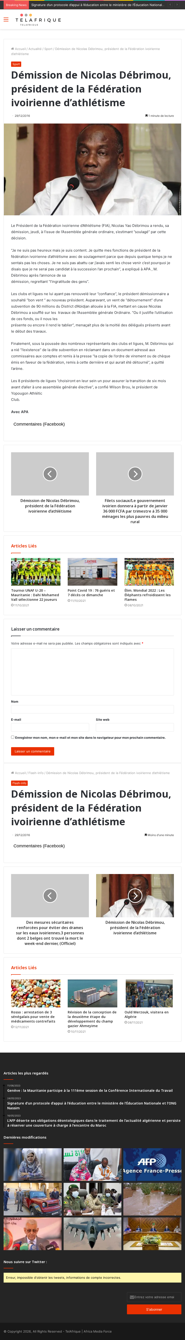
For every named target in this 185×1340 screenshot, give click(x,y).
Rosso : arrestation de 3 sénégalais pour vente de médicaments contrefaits (33, 1017)
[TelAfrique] (38, 19)
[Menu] (6, 21)
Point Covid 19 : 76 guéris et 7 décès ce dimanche (91, 592)
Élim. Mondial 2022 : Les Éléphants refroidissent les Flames (148, 595)
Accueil (20, 49)
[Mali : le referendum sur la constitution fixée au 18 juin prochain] (93, 1199)
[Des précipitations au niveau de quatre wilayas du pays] (152, 1199)
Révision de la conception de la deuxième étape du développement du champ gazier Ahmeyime (92, 1019)
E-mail (16, 719)
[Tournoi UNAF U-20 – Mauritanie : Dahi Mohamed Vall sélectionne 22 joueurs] (35, 572)
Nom (14, 701)
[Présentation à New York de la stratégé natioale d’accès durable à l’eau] (33, 1233)
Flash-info (36, 773)
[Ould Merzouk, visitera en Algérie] (149, 993)
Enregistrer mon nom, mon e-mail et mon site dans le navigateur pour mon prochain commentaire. (90, 737)
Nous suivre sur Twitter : (25, 1261)
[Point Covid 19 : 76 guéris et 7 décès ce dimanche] (92, 572)
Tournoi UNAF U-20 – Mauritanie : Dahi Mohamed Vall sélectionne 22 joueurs (35, 595)
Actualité (35, 49)
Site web (102, 719)
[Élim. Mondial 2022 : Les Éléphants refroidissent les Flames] (149, 572)
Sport (48, 49)
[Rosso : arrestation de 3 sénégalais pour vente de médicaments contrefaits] (35, 993)
